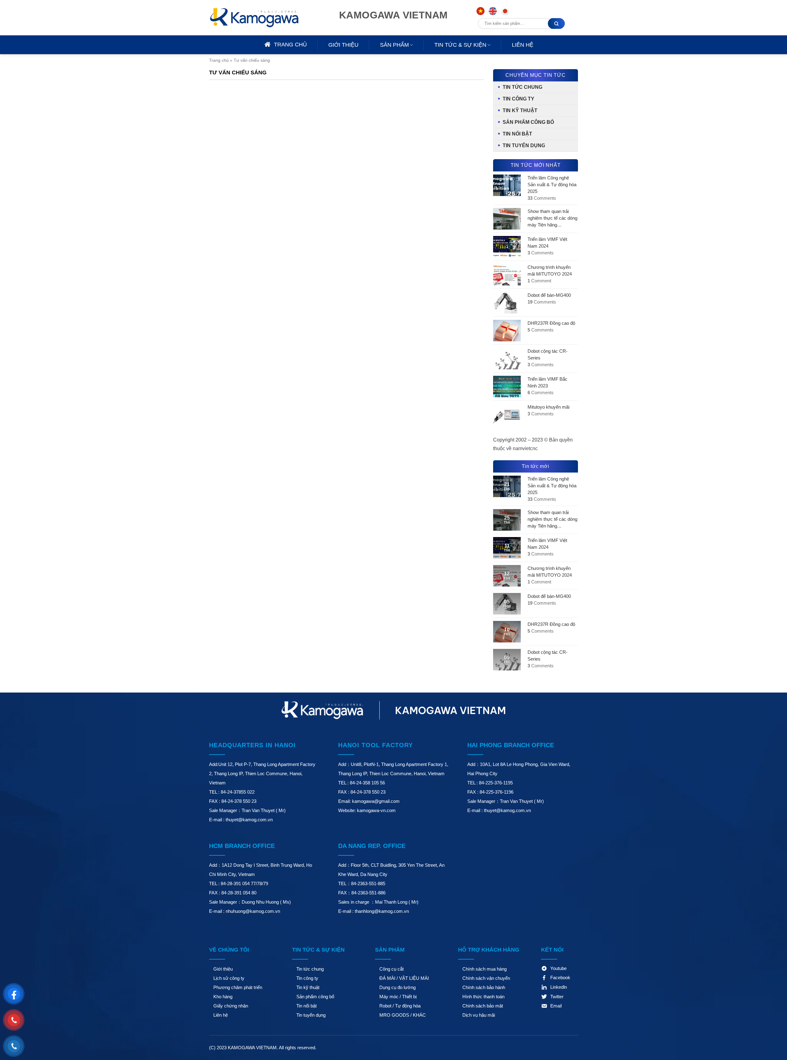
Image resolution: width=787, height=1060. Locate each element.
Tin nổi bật (517, 133)
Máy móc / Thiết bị (398, 996)
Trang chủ (219, 60)
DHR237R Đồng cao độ (551, 323)
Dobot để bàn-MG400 (549, 295)
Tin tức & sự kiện (460, 45)
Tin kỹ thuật (520, 110)
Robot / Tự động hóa (400, 1005)
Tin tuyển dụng (524, 145)
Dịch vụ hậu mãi (478, 1015)
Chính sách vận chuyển (486, 978)
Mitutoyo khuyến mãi (548, 407)
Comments (542, 198)
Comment (539, 280)
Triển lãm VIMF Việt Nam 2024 (547, 243)
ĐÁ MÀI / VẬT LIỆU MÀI (404, 978)
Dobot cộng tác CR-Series (548, 354)
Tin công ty (518, 98)
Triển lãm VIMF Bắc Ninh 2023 (548, 382)
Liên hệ (522, 45)
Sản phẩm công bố (528, 122)
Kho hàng (222, 996)
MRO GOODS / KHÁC (402, 1015)
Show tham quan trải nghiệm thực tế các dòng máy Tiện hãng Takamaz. (552, 218)
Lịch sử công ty (228, 978)
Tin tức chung (522, 87)
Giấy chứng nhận (230, 1005)
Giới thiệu (343, 45)
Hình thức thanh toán (483, 996)
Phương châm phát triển (237, 987)
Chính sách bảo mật (482, 1005)
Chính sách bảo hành (483, 987)
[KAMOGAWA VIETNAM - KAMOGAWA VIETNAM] (263, 17)
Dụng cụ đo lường (397, 987)
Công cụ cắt (391, 969)
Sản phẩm (394, 45)
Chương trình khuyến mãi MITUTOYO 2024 (550, 271)
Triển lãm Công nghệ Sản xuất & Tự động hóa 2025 (552, 184)
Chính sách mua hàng (484, 969)
